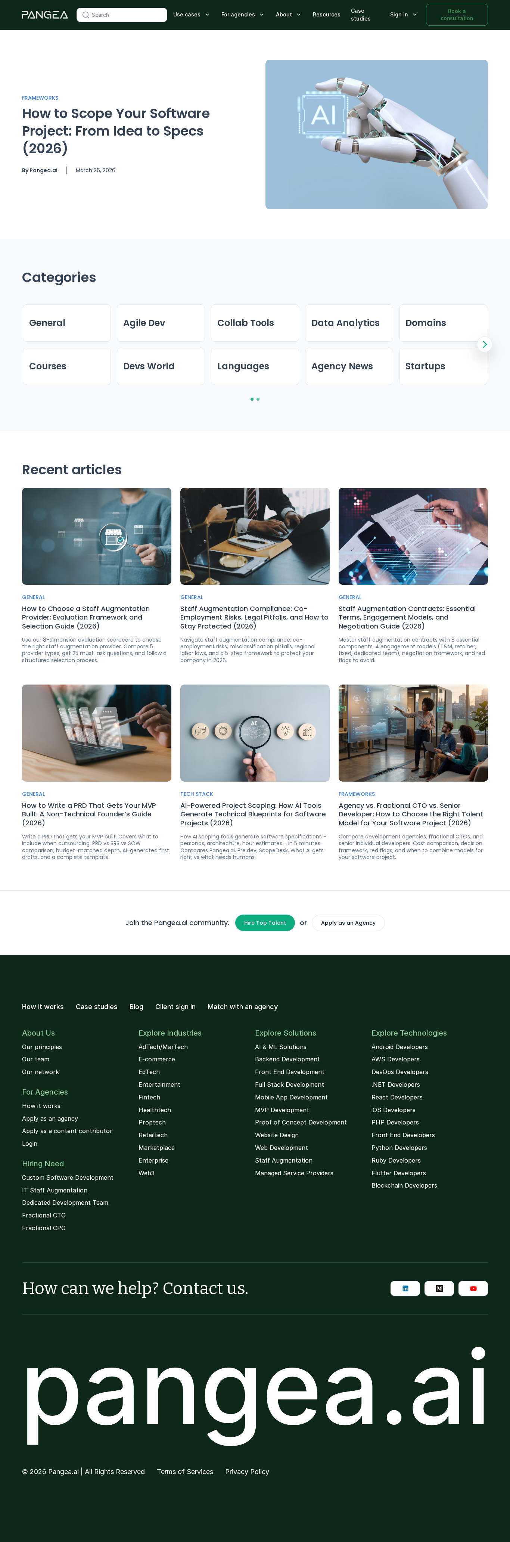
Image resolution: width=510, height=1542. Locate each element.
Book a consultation (457, 14)
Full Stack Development (289, 1084)
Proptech (152, 1122)
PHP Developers (395, 1122)
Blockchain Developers (404, 1185)
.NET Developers (395, 1084)
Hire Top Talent (265, 923)
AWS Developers (395, 1059)
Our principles (42, 1047)
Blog (136, 1007)
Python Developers (399, 1147)
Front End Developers (403, 1135)
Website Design (277, 1135)
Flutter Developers (398, 1173)
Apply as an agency (50, 1118)
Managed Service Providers (294, 1173)
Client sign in (175, 1007)
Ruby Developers (396, 1160)
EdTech (149, 1072)
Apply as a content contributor (67, 1131)
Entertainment (159, 1084)
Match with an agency (243, 1007)
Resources (326, 14)
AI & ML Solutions (281, 1047)
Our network (40, 1072)
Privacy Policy (247, 1472)
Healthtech (155, 1110)
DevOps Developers (399, 1072)
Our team (35, 1059)
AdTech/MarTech (163, 1047)
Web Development (281, 1147)
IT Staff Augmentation (54, 1190)
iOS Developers (393, 1110)
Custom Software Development (67, 1177)
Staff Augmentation (283, 1160)
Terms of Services (185, 1472)
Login (29, 1143)
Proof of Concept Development (301, 1122)
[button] (192, 15)
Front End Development (289, 1072)
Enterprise (153, 1160)
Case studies (361, 14)
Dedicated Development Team (65, 1202)
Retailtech (153, 1135)
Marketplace (157, 1147)
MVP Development (282, 1110)
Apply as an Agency (348, 923)
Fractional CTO (44, 1215)
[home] (45, 15)
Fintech (149, 1097)
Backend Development (287, 1059)
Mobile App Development (291, 1097)
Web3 (147, 1173)
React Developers (397, 1097)
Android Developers (399, 1047)
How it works (43, 1007)
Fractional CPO (44, 1228)
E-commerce (157, 1059)
